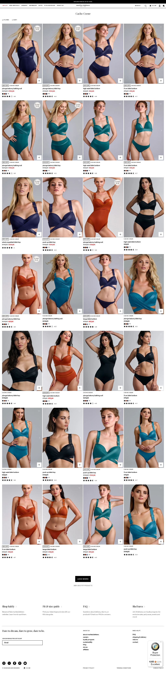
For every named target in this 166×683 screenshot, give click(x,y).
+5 (89, 93)
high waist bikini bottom (91, 88)
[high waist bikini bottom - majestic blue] (87, 94)
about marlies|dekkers (91, 634)
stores (85, 647)
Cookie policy (158, 668)
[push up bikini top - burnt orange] (45, 247)
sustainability (87, 642)
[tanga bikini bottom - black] (84, 324)
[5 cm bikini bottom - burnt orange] (126, 94)
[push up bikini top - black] (43, 247)
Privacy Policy (88, 668)
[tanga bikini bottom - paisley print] (87, 324)
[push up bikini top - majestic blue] (46, 247)
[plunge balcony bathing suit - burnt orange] (4, 94)
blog (84, 644)
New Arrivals (14, 5)
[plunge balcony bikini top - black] (43, 94)
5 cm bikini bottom (130, 88)
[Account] (159, 6)
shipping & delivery (139, 637)
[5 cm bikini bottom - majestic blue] (128, 94)
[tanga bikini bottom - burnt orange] (85, 324)
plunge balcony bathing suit (12, 88)
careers (85, 637)
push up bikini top (49, 242)
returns (135, 639)
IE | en (154, 5)
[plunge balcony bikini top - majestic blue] (46, 94)
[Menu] (161, 643)
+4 (8, 93)
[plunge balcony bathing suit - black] (3, 94)
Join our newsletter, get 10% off (12, 638)
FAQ (134, 634)
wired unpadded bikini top (11, 242)
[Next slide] (39, 53)
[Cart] (164, 6)
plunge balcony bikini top (51, 88)
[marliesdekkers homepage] (83, 6)
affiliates (86, 649)
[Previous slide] (4, 53)
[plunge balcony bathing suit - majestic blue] (6, 94)
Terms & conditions (124, 668)
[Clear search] (144, 5)
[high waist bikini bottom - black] (84, 94)
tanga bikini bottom (90, 319)
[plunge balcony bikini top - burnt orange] (45, 94)
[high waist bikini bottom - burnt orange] (85, 94)
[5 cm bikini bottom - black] (124, 94)
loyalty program (88, 639)
